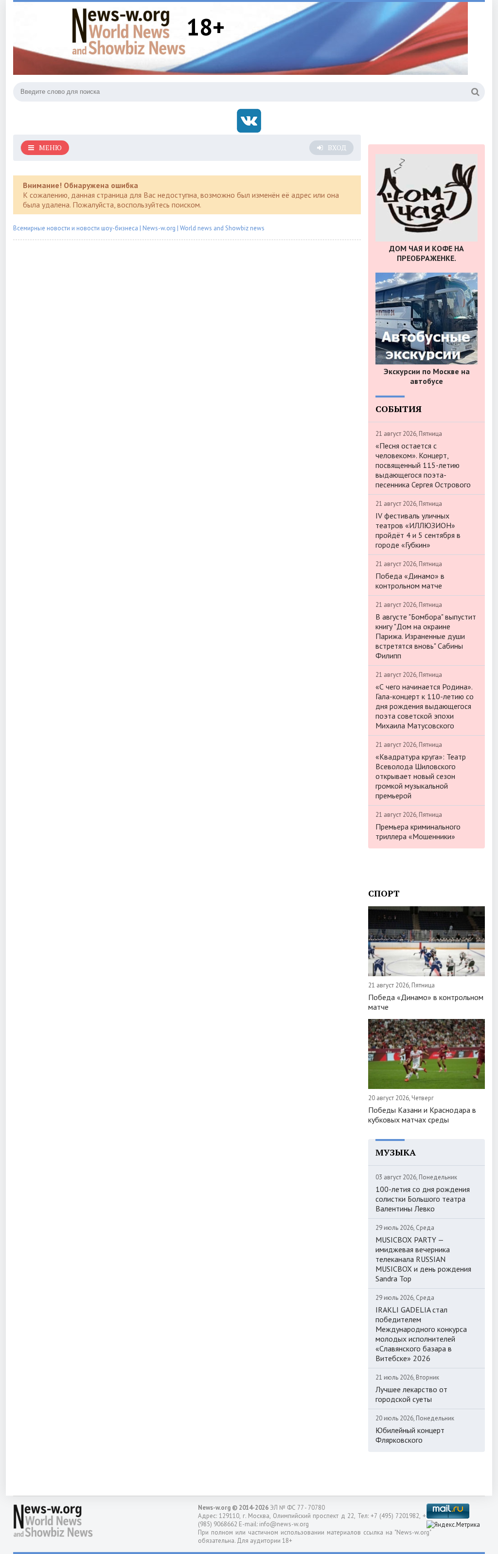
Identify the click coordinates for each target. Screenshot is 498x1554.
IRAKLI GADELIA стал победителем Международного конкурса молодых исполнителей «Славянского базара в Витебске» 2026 (421, 1334)
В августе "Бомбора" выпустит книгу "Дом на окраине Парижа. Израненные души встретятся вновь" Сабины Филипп (425, 636)
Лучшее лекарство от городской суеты (411, 1394)
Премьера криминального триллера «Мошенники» (418, 831)
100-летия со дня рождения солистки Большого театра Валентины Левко (422, 1198)
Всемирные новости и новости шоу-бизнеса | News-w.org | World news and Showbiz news (139, 228)
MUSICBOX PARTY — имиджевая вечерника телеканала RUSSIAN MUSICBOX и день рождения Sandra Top (423, 1259)
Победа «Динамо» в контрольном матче (410, 580)
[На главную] (128, 31)
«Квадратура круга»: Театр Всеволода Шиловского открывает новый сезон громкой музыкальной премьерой (420, 776)
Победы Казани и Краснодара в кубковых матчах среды (422, 1114)
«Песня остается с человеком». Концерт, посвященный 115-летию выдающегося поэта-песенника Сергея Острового (423, 465)
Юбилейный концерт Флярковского (410, 1435)
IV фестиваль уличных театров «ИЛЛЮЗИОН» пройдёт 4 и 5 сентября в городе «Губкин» (418, 530)
